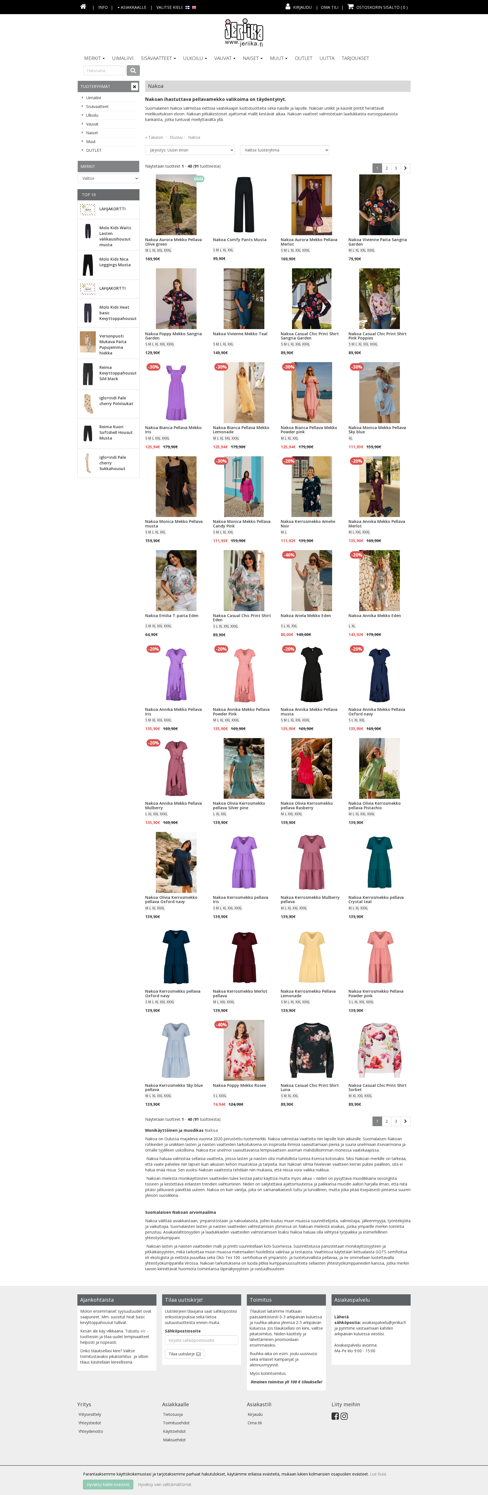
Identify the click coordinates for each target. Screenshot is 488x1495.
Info (103, 7)
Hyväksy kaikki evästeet (108, 1484)
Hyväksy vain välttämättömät (164, 1484)
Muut (277, 58)
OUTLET (303, 58)
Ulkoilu (193, 58)
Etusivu (176, 137)
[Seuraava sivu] (405, 168)
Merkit (93, 58)
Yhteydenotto (90, 1431)
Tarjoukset (355, 58)
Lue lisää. (378, 1474)
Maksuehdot (174, 1439)
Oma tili (329, 7)
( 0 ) (382, 7)
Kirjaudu (302, 7)
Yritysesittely (89, 1414)
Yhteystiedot (89, 1422)
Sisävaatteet (157, 58)
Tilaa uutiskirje (182, 1353)
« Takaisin (154, 137)
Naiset (251, 58)
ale (143, 1331)
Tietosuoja (173, 1414)
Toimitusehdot (176, 1422)
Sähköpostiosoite (183, 1331)
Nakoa (194, 137)
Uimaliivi (123, 58)
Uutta (327, 58)
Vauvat (223, 58)
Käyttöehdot (174, 1431)
